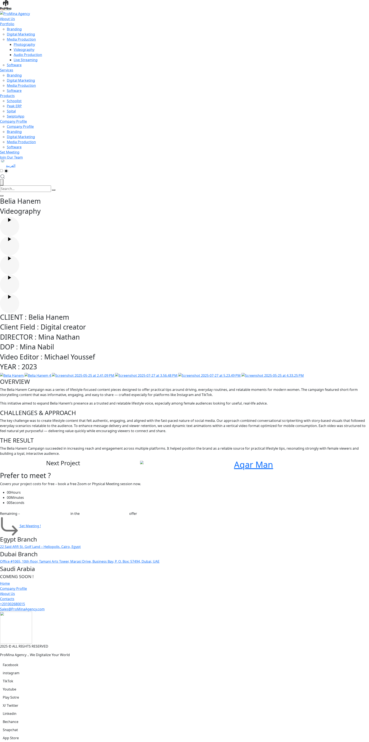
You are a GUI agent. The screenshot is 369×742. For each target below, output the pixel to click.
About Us (7, 18)
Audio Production (28, 54)
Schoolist (14, 101)
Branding (14, 29)
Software (14, 65)
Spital (11, 111)
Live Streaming (26, 59)
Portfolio (7, 24)
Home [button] (5, 583)
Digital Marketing (21, 34)
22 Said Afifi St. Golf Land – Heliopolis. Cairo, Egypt (40, 546)
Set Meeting (9, 152)
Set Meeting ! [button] (30, 526)
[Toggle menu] (1, 195)
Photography (24, 44)
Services (6, 70)
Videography (24, 49)
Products (7, 95)
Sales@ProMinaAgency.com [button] (22, 609)
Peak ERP (14, 106)
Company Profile (13, 121)
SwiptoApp (15, 116)
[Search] (53, 190)
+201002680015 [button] (12, 604)
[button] (10, 665)
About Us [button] (7, 593)
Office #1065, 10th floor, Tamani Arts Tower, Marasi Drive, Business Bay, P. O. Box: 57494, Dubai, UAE (80, 561)
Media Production (21, 39)
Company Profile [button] (13, 588)
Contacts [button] (7, 598)
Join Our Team (11, 157)
